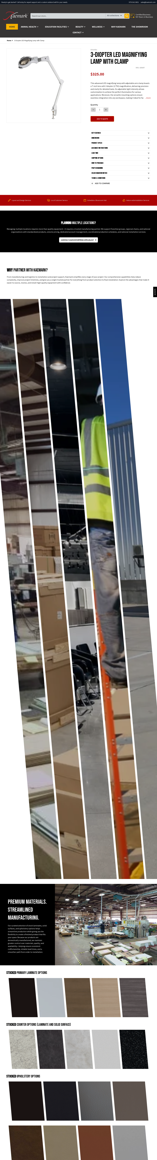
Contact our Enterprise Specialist (77, 240)
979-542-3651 (134, 2)
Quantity (94, 104)
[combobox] (80, 16)
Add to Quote (102, 119)
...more (148, 98)
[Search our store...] (126, 16)
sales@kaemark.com (148, 2)
